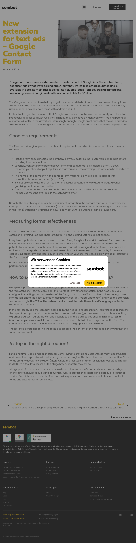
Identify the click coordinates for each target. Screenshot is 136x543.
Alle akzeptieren (94, 283)
